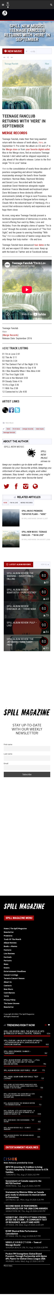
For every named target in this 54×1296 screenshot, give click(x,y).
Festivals (8, 957)
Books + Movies (10, 946)
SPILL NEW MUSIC (14, 446)
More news (8, 1266)
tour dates (39, 245)
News (6, 964)
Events (7, 968)
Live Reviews (9, 954)
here (8, 428)
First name (8, 744)
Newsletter (9, 932)
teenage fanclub (9, 432)
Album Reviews (10, 943)
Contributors (9, 993)
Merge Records (10, 335)
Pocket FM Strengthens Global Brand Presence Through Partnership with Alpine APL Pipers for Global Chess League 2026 (26, 1256)
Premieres (8, 936)
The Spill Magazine (26, 1014)
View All (44, 564)
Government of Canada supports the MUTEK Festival (23, 1182)
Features (7, 950)
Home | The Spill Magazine (15, 929)
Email (6, 763)
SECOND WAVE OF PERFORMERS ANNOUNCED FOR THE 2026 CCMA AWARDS (27, 1207)
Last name (8, 754)
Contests (8, 986)
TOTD (6, 996)
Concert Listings (11, 975)
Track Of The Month (12, 939)
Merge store (12, 149)
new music (40, 428)
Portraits (8, 961)
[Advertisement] (27, 680)
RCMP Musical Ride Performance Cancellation (21, 1232)
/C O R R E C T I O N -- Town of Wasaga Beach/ (23, 1243)
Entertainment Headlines (15, 971)
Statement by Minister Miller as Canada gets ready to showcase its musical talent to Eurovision (26, 1194)
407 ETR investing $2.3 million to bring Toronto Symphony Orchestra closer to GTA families (27, 1169)
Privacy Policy (9, 1000)
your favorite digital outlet (38, 149)
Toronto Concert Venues (14, 978)
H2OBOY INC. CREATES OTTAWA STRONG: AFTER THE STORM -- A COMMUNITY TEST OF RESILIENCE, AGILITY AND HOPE (26, 1220)
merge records (27, 428)
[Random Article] (8, 57)
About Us (8, 982)
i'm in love (16, 428)
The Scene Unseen (11, 1003)
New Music (10, 423)
